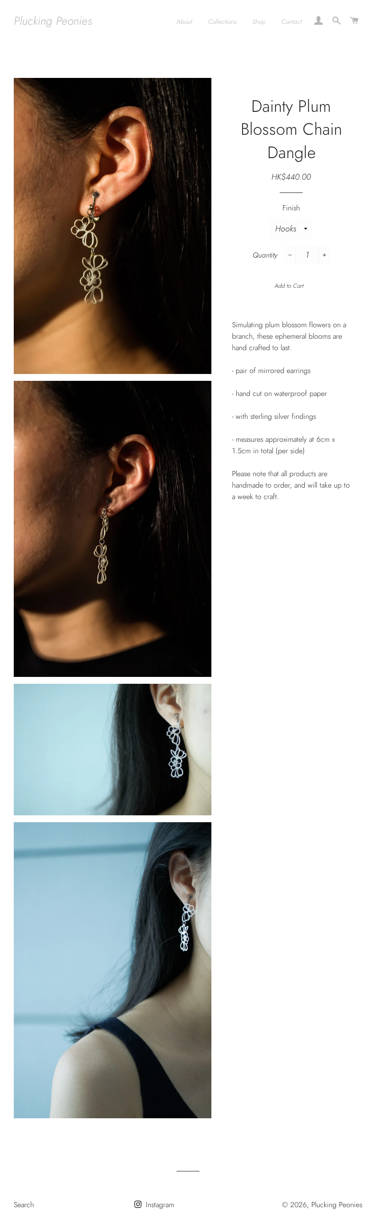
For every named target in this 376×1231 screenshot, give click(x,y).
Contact (292, 21)
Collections (222, 21)
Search (24, 1204)
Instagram (159, 1204)
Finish (291, 208)
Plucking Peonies (53, 21)
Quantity (265, 255)
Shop (258, 21)
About (184, 21)
